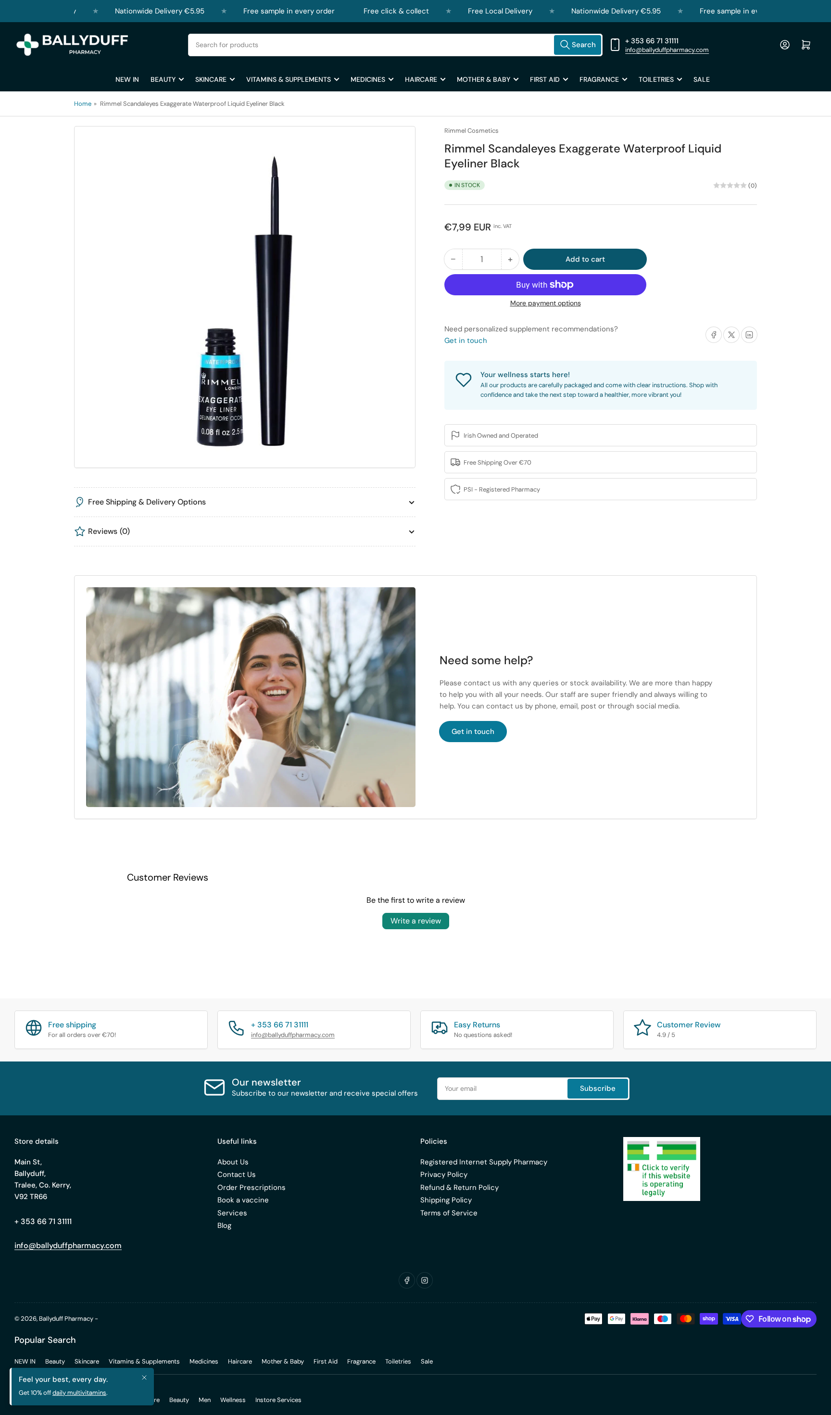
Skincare (211, 79)
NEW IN (127, 79)
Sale (701, 79)
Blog (224, 1225)
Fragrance (599, 79)
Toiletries (656, 79)
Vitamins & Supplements (288, 79)
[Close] (144, 1377)
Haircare (421, 79)
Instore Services (278, 1400)
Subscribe (598, 1088)
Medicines (368, 79)
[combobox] (395, 45)
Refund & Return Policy (459, 1187)
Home (82, 104)
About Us (233, 1162)
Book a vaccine (243, 1200)
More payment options (545, 303)
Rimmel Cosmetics (471, 130)
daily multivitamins (79, 1393)
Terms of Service (449, 1213)
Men (205, 1400)
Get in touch (465, 340)
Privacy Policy (443, 1174)
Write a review (415, 921)
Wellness (233, 1400)
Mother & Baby (483, 79)
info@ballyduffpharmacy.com (667, 50)
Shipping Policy (446, 1200)
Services (232, 1213)
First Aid (545, 79)
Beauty (163, 79)
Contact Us (236, 1174)
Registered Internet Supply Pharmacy (483, 1162)
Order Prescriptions (251, 1187)
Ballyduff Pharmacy (66, 1318)
